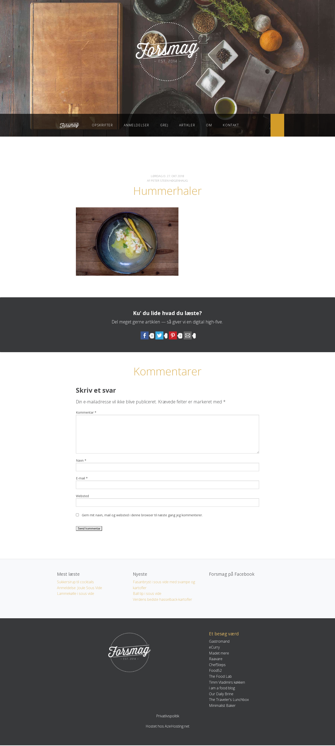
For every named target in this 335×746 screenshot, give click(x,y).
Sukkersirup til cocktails (75, 581)
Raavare (215, 658)
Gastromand (219, 641)
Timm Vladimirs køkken (227, 682)
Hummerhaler (167, 190)
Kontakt (231, 125)
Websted (82, 496)
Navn (81, 460)
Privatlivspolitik (167, 715)
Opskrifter (102, 125)
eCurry (214, 647)
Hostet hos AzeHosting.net (167, 726)
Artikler (187, 125)
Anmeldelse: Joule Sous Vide (79, 587)
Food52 (215, 670)
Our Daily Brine (221, 693)
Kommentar (86, 412)
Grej (164, 125)
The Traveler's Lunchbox (229, 699)
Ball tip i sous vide (147, 593)
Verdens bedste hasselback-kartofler (162, 599)
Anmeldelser (136, 125)
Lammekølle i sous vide (75, 593)
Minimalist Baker (222, 705)
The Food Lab (220, 676)
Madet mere (219, 653)
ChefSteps (217, 664)
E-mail (82, 478)
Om (209, 125)
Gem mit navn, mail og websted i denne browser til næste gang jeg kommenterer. (142, 515)
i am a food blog (222, 687)
